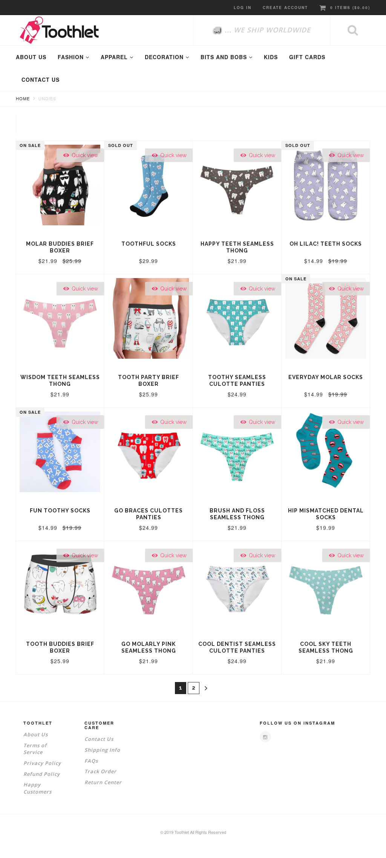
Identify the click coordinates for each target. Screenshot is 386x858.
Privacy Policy (42, 763)
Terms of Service (35, 749)
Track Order (100, 771)
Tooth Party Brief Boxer (148, 380)
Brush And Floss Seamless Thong (237, 514)
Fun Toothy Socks (60, 511)
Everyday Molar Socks (325, 377)
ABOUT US (31, 57)
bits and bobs (225, 57)
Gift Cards (307, 57)
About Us (35, 734)
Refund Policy (41, 774)
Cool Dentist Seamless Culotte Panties (237, 647)
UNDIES (47, 98)
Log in (242, 7)
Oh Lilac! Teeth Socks (326, 244)
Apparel (115, 57)
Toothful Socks (148, 244)
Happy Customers (37, 788)
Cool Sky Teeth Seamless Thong (326, 647)
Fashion (72, 57)
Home (23, 98)
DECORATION (165, 57)
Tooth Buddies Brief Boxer (60, 647)
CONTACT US (40, 79)
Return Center (103, 782)
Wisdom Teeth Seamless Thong (60, 380)
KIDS (271, 57)
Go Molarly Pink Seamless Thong (148, 647)
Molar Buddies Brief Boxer (60, 247)
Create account (285, 7)
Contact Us (98, 739)
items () (350, 7)
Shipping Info (102, 749)
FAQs (91, 760)
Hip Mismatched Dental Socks (326, 514)
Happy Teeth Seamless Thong (237, 247)
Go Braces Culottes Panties (148, 514)
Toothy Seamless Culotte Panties (237, 380)
